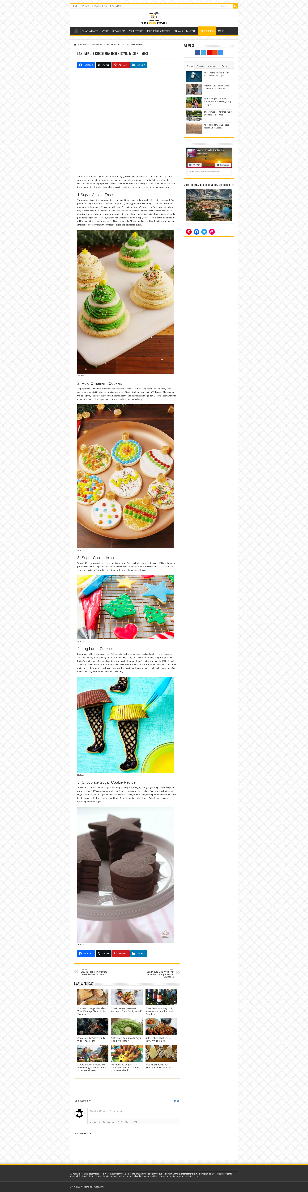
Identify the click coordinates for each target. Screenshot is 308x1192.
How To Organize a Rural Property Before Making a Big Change (217, 102)
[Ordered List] (108, 1122)
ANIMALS (178, 31)
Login (176, 1100)
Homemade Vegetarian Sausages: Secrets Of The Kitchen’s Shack (125, 1067)
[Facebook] (197, 52)
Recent (190, 66)
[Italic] (95, 1122)
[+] (135, 1121)
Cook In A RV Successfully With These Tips (91, 1039)
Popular (200, 66)
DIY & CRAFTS (118, 31)
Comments (213, 66)
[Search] (235, 6)
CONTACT (84, 6)
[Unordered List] (113, 1122)
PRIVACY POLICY (99, 6)
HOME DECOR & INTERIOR (158, 31)
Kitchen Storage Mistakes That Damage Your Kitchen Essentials (92, 1011)
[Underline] (99, 1122)
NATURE (105, 31)
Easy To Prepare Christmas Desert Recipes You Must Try (95, 972)
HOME (74, 6)
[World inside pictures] (154, 17)
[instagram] (220, 52)
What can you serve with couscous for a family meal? (126, 1010)
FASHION (190, 31)
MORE (221, 31)
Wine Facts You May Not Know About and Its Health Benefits (160, 1011)
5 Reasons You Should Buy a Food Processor (126, 1039)
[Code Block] (122, 1122)
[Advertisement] (127, 100)
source (81, 376)
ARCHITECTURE (136, 31)
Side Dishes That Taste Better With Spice (158, 1039)
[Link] (126, 1122)
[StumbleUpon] (215, 52)
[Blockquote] (117, 1122)
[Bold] (90, 1122)
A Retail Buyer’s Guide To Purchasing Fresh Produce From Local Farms (91, 1067)
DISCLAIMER (115, 6)
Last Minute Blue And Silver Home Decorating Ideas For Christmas (160, 973)
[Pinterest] (209, 52)
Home (76, 30)
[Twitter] (203, 52)
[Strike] (104, 1122)
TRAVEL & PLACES (90, 31)
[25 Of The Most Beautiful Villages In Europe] (209, 204)
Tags (224, 66)
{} (131, 1121)
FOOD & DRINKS (207, 31)
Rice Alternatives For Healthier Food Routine (158, 1066)
